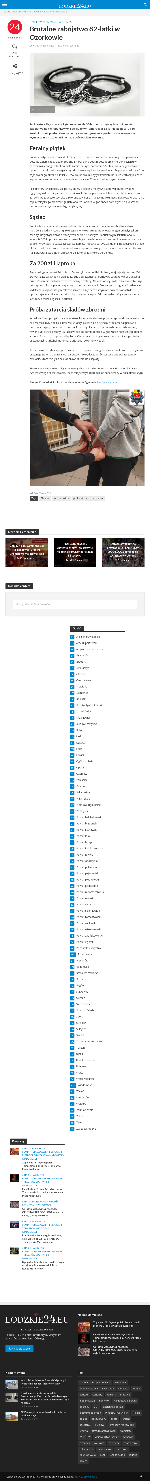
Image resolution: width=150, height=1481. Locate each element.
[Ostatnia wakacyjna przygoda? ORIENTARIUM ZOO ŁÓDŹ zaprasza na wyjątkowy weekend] (14, 1204)
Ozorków (36, 22)
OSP (96, 1406)
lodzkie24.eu (15, 37)
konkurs (111, 1394)
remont (125, 1418)
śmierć (83, 1461)
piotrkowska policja (90, 1412)
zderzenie (121, 1449)
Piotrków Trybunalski (117, 1412)
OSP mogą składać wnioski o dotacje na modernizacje (43, 1414)
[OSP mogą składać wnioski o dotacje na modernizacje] (11, 1416)
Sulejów (99, 1424)
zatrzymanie (86, 1449)
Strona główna (12, 11)
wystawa (99, 1443)
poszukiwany (98, 1418)
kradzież (125, 1394)
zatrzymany (104, 1449)
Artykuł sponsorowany (36, 1201)
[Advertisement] (97, 1161)
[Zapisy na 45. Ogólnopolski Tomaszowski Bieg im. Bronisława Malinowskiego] (14, 1151)
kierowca (123, 1388)
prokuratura (80, 498)
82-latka (45, 498)
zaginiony (113, 1443)
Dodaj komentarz (15, 54)
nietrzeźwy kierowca (125, 1400)
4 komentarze (31, 1387)
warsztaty (125, 1430)
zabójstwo (97, 498)
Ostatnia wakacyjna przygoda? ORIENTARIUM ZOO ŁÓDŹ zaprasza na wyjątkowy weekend (123, 549)
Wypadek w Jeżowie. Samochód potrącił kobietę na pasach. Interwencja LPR (43, 1382)
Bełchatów (120, 1382)
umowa (84, 1430)
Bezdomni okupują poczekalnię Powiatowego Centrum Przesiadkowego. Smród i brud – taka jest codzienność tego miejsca (45, 1398)
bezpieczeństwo (101, 1382)
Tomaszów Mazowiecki (49, 1155)
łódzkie (133, 1454)
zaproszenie (131, 1443)
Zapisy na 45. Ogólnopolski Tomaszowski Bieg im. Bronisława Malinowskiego (27, 549)
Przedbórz (28, 1155)
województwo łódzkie (107, 1437)
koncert (84, 1394)
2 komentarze (31, 1406)
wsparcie (128, 1437)
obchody (84, 1406)
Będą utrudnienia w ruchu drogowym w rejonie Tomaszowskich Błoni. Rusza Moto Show (43, 1265)
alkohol (84, 1382)
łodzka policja (61, 498)
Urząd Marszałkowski (104, 1430)
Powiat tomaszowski (34, 1152)
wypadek (85, 1443)
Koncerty (97, 1394)
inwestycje (108, 1388)
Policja (136, 1412)
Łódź (54, 1201)
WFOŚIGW (85, 1437)
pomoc (83, 1418)
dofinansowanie (89, 1388)
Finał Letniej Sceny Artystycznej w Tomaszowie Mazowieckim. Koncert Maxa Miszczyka (75, 549)
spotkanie (85, 1424)
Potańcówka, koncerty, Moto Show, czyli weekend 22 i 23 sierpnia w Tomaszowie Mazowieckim (42, 1238)
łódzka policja (117, 1454)
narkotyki (104, 1400)
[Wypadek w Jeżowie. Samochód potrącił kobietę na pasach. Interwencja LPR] (11, 1384)
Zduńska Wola (88, 1454)
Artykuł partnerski (33, 1148)
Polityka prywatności (85, 1476)
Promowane (50, 22)
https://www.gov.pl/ (106, 382)
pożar (114, 1418)
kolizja (136, 1388)
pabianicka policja (113, 1406)
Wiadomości (66, 22)
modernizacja (87, 1400)
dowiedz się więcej (19, 1348)
